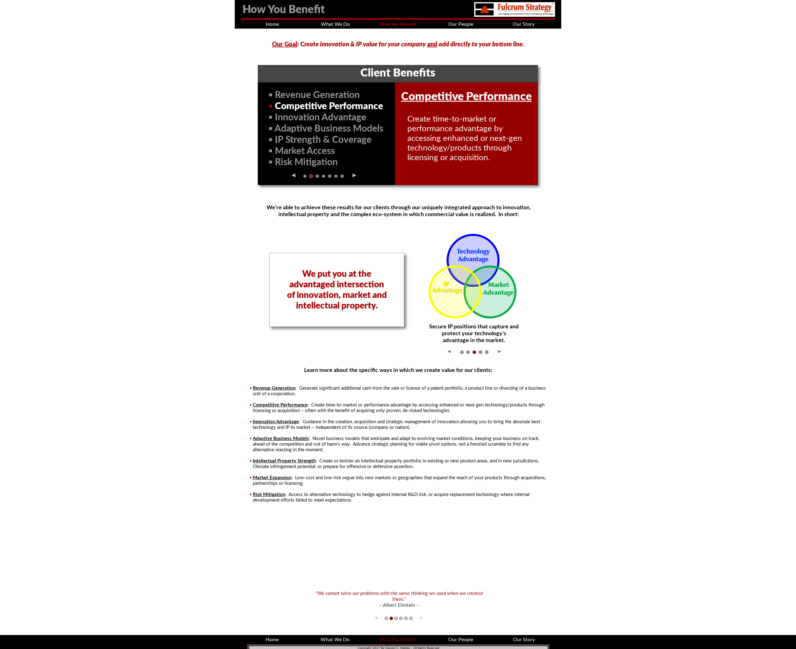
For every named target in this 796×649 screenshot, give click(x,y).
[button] (293, 174)
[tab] (305, 176)
